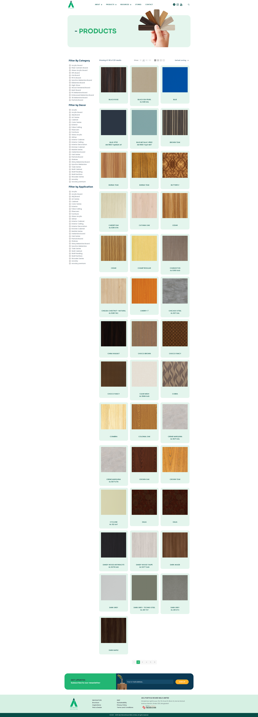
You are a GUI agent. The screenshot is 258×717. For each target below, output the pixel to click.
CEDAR (175, 225)
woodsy (75, 179)
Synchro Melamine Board (82, 80)
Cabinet (75, 120)
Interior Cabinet (78, 139)
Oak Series (76, 154)
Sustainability (122, 703)
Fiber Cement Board (80, 68)
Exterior (75, 125)
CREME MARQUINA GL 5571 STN (113, 480)
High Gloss (76, 85)
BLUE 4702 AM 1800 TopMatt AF (113, 143)
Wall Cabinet (77, 169)
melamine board (78, 152)
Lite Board (76, 75)
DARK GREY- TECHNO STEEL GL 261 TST (144, 608)
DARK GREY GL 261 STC (175, 608)
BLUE (175, 99)
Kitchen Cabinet (78, 147)
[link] (140, 60)
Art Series (75, 117)
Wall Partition (77, 174)
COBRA (175, 394)
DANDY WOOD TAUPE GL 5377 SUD (144, 566)
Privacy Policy (122, 705)
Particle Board (77, 100)
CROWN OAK (144, 479)
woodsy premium (79, 182)
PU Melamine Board (79, 92)
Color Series (76, 122)
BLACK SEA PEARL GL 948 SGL (144, 100)
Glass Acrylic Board (79, 70)
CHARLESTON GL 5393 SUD (175, 269)
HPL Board (76, 73)
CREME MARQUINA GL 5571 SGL (175, 437)
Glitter (74, 137)
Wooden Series (78, 177)
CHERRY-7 (144, 311)
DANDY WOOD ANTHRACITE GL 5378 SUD (113, 566)
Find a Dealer (97, 707)
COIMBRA (113, 436)
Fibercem (75, 130)
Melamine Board (78, 83)
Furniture (75, 132)
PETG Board (76, 78)
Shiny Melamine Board (81, 162)
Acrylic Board (77, 65)
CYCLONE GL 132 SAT (113, 523)
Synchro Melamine (79, 164)
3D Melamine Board (79, 97)
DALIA (144, 522)
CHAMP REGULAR (144, 268)
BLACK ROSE (113, 99)
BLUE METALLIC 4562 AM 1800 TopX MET (144, 143)
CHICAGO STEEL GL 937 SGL (175, 312)
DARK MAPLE (113, 650)
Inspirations (96, 705)
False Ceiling (77, 127)
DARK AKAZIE (175, 565)
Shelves (75, 159)
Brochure (95, 703)
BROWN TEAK (175, 142)
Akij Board (76, 115)
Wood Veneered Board (81, 87)
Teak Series (76, 167)
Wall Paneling (77, 172)
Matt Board (76, 90)
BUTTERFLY (175, 185)
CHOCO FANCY (175, 353)
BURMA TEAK (114, 185)
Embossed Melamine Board (83, 95)
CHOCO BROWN (144, 353)
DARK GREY (113, 607)
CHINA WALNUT (114, 353)
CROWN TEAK (175, 479)
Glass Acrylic (77, 135)
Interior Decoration (79, 144)
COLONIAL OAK (144, 436)
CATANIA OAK (144, 225)
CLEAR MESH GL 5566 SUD (144, 395)
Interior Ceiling (77, 142)
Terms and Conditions (125, 707)
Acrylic (74, 110)
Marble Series (77, 149)
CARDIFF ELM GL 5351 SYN (114, 226)
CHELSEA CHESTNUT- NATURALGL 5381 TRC (113, 312)
